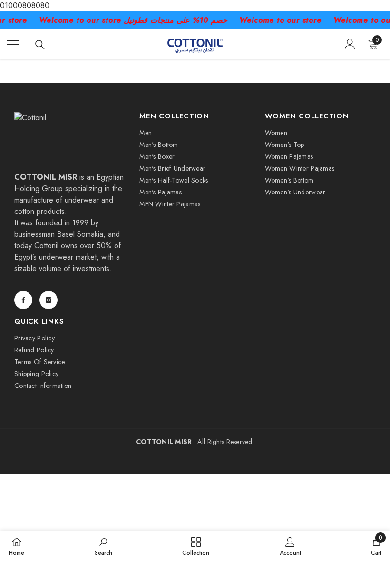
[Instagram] (48, 300)
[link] (103, 545)
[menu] (13, 44)
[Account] (350, 44)
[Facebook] (23, 300)
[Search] (40, 44)
